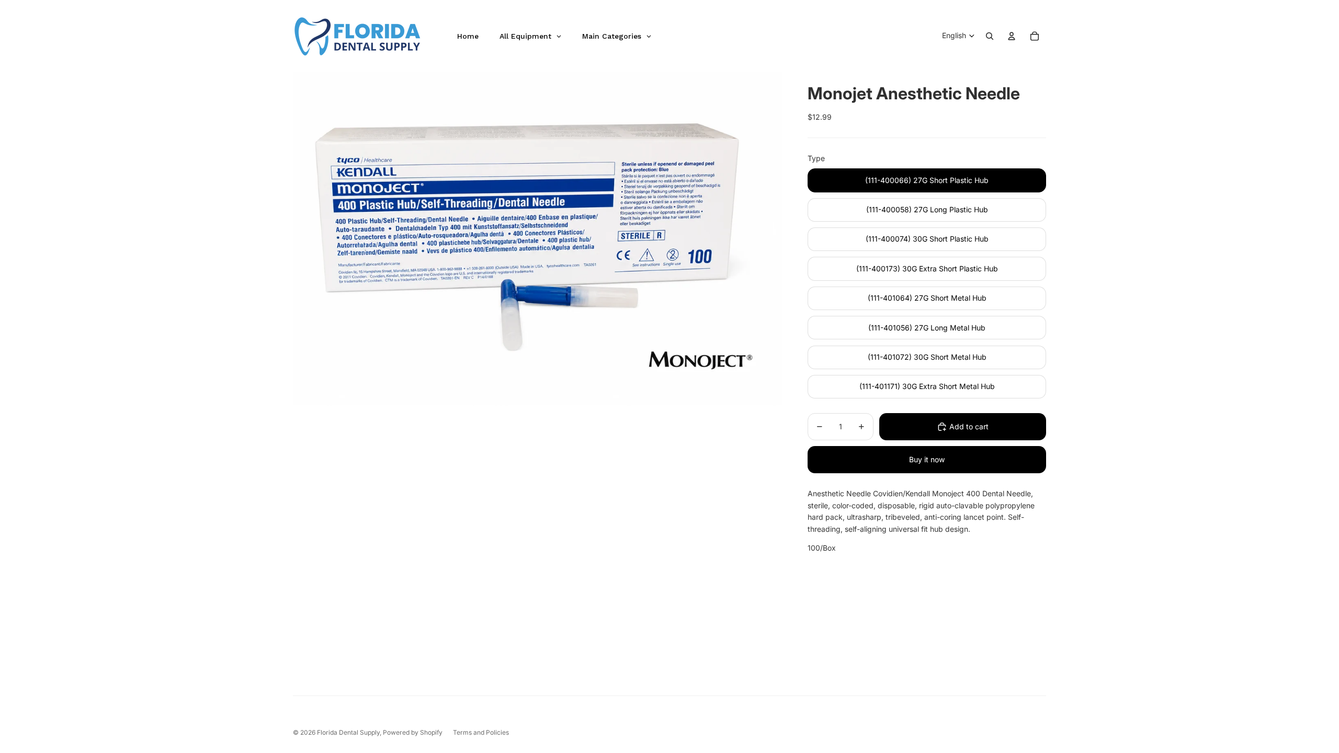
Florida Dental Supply (348, 732)
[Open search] (989, 36)
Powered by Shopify (412, 732)
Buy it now (927, 459)
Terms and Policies (481, 732)
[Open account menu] (1011, 36)
